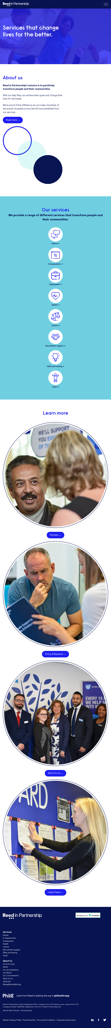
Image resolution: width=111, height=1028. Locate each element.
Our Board (7, 972)
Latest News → (55, 892)
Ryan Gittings (14, 1010)
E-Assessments (9, 938)
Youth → (55, 387)
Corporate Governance (66, 1020)
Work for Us (8, 978)
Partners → (55, 534)
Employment (8, 941)
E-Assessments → (55, 264)
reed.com (7, 981)
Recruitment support (11, 949)
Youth (5, 955)
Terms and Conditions (46, 1020)
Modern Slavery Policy (12, 1020)
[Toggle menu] (106, 4)
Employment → (55, 285)
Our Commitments (11, 975)
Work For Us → (55, 773)
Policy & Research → (55, 654)
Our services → (14, 44)
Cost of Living (8, 964)
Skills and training (10, 952)
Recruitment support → (56, 346)
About (5, 966)
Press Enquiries (29, 1020)
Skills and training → (55, 367)
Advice (6, 935)
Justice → (55, 326)
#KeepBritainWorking (12, 984)
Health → (55, 305)
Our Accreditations (11, 969)
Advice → (56, 244)
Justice (6, 946)
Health (5, 943)
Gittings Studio (26, 1010)
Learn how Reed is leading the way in (43, 995)
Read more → (13, 119)
